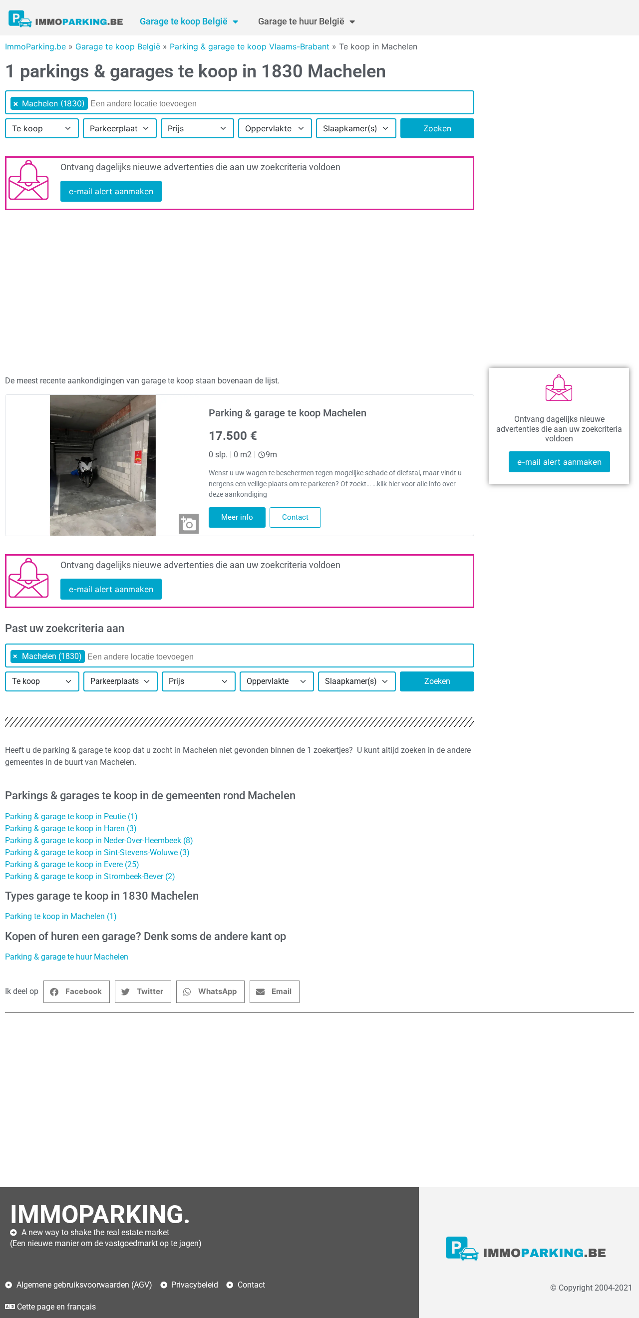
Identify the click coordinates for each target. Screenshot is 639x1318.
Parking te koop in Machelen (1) (61, 916)
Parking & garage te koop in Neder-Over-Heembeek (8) (99, 840)
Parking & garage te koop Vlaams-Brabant (249, 46)
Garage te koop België (184, 21)
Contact (295, 517)
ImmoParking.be (35, 46)
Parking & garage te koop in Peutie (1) (71, 816)
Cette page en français (56, 1307)
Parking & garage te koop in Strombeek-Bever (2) (90, 876)
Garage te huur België (301, 21)
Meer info (237, 517)
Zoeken (437, 128)
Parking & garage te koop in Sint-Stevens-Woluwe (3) (97, 852)
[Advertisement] (239, 295)
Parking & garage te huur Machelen (66, 957)
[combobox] (239, 102)
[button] (76, 992)
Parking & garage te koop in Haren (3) (71, 828)
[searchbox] (155, 104)
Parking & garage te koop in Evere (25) (72, 864)
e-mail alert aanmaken (111, 191)
